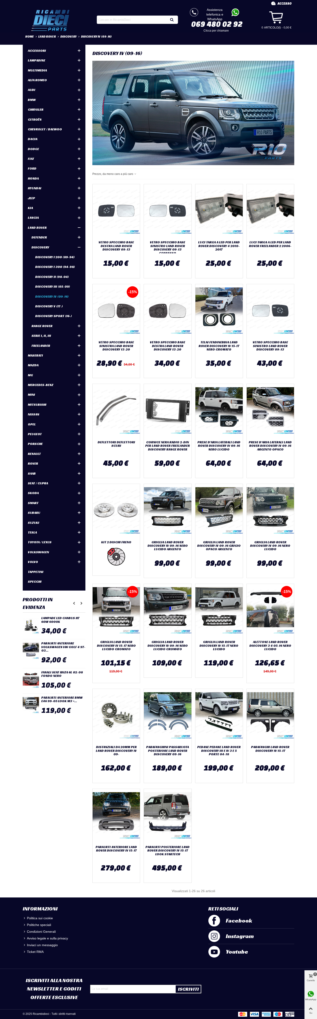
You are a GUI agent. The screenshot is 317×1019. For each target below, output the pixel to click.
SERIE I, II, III (41, 336)
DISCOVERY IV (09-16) (52, 296)
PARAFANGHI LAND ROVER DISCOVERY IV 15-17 (270, 748)
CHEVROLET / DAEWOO (45, 129)
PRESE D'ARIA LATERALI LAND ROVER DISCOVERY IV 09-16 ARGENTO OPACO (270, 445)
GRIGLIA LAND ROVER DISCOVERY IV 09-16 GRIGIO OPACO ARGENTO (219, 545)
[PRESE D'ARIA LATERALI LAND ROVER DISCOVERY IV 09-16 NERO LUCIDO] (219, 411)
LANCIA (33, 217)
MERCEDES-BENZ (40, 385)
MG (30, 375)
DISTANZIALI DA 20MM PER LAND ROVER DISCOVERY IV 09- (116, 750)
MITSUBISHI (37, 404)
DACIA (32, 139)
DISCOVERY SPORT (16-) (53, 316)
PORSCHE (35, 444)
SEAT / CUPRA (38, 483)
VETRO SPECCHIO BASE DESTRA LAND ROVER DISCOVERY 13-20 (167, 346)
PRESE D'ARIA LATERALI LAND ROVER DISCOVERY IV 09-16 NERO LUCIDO (218, 445)
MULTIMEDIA (37, 70)
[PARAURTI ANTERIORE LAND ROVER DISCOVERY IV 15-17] (116, 816)
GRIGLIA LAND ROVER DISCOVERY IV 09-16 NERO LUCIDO (270, 545)
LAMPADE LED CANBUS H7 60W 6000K (60, 620)
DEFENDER (39, 237)
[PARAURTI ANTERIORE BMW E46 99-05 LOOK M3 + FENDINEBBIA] (31, 705)
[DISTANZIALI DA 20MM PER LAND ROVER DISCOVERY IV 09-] (116, 716)
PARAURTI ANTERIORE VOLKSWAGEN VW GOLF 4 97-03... (63, 647)
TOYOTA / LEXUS (40, 542)
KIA (30, 208)
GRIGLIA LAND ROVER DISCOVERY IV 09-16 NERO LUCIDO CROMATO (168, 645)
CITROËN (35, 119)
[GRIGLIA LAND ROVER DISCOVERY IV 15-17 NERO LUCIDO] (219, 611)
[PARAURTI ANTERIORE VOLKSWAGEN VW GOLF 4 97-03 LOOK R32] (31, 651)
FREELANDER (41, 346)
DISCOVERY (40, 247)
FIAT (31, 159)
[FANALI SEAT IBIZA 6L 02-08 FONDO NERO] (31, 680)
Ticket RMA (35, 952)
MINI (31, 394)
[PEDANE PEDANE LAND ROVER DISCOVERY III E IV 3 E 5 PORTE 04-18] (219, 716)
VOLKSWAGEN (38, 552)
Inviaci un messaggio (42, 945)
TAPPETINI (35, 572)
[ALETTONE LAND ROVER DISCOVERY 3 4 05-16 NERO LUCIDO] (270, 611)
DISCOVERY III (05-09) (52, 286)
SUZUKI (33, 523)
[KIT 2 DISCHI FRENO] (116, 511)
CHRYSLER (35, 109)
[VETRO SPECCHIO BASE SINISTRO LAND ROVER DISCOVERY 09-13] (270, 311)
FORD (32, 168)
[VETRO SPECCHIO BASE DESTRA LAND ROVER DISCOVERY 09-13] (116, 211)
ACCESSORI (37, 50)
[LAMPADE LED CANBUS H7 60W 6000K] (31, 625)
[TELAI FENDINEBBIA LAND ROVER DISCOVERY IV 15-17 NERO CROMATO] (219, 311)
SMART (33, 503)
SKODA (33, 493)
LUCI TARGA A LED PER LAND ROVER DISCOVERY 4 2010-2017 (219, 246)
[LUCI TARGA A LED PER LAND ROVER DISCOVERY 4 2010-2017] (219, 211)
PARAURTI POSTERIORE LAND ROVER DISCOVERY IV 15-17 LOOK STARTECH (168, 850)
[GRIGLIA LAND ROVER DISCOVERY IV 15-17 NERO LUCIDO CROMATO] (116, 611)
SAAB (32, 473)
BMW (32, 100)
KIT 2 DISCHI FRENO (116, 542)
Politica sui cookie (40, 918)
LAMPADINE (36, 60)
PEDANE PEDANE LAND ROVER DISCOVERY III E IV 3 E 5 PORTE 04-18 (219, 750)
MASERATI (35, 355)
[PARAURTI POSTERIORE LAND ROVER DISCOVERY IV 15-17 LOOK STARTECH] (167, 816)
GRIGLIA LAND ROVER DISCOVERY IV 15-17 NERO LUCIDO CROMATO (116, 645)
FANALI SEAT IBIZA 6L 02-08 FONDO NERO (62, 674)
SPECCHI (35, 581)
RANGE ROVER (42, 326)
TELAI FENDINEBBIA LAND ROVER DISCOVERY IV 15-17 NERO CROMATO (219, 346)
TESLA (32, 532)
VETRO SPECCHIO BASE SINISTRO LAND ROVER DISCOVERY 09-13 (270, 346)
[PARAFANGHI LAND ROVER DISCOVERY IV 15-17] (270, 716)
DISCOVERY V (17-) (49, 306)
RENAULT (34, 454)
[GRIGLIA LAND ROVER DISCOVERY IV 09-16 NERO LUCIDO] (270, 511)
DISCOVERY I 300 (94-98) (55, 267)
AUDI (31, 90)
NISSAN (33, 414)
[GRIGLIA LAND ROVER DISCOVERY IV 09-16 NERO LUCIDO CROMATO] (167, 611)
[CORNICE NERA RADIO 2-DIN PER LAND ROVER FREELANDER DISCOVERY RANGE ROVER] (167, 411)
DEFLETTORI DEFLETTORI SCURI (116, 444)
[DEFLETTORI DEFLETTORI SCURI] (116, 411)
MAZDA (33, 365)
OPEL (32, 424)
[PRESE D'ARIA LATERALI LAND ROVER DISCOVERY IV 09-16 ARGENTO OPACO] (270, 411)
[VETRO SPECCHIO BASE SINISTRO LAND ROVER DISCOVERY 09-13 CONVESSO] (167, 211)
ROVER (33, 463)
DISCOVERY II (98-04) (52, 277)
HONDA (33, 178)
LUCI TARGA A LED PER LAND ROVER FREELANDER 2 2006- (270, 244)
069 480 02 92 (217, 24)
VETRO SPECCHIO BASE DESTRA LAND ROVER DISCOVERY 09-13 (116, 246)
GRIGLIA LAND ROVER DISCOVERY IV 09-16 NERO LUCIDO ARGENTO (168, 545)
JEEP (31, 198)
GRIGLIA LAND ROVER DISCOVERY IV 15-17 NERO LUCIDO (219, 645)
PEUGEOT (35, 434)
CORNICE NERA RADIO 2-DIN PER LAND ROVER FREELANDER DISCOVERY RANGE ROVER (167, 445)
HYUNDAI (34, 188)
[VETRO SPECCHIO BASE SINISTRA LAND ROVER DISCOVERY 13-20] (116, 311)
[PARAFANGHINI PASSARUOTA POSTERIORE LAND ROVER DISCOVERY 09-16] (167, 716)
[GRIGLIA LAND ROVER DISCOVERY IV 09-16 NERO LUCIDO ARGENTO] (167, 511)
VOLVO (33, 562)
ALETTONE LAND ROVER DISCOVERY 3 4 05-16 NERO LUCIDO (270, 645)
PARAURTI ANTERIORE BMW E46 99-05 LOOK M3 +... (62, 699)
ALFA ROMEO (37, 80)
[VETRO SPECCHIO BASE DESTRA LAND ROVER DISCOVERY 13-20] (167, 311)
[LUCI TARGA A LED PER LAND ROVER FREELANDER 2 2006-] (270, 211)
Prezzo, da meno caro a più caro (113, 174)
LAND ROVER (37, 227)
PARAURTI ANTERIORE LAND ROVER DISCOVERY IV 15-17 (116, 848)
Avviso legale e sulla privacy (47, 938)
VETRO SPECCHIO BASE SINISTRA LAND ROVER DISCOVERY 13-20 (116, 346)
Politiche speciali (39, 925)
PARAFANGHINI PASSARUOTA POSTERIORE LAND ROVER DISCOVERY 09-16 (167, 750)
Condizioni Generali (41, 931)
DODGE (33, 149)
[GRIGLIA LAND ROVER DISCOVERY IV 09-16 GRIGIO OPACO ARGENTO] (219, 511)
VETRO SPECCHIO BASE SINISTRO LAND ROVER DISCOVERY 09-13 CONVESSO (167, 248)
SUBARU (34, 513)
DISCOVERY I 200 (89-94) (55, 257)
